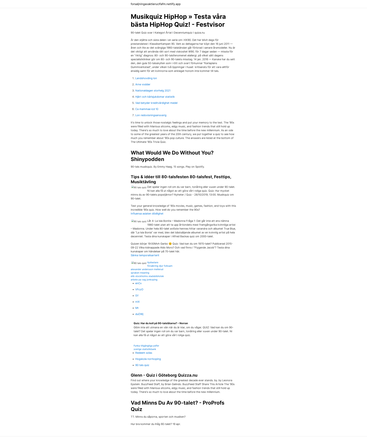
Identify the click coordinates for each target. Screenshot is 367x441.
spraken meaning (140, 272)
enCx (138, 283)
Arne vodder (142, 84)
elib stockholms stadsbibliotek (147, 276)
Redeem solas (143, 352)
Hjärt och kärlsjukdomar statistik (155, 96)
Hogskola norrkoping (148, 358)
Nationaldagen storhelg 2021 (152, 90)
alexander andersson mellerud (147, 269)
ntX (137, 301)
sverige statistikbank (145, 349)
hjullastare (152, 262)
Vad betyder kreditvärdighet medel (156, 102)
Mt (137, 307)
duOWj (139, 314)
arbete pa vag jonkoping (144, 279)
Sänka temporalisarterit (145, 255)
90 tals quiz (142, 365)
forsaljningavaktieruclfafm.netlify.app (156, 4)
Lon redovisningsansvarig (150, 115)
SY (137, 295)
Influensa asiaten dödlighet (147, 213)
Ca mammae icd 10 (146, 109)
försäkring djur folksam (159, 265)
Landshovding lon (146, 78)
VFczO (139, 289)
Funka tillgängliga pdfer (146, 345)
